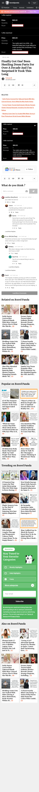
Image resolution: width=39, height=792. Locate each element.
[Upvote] (4, 85)
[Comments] (18, 85)
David (7, 275)
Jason (11, 205)
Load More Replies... (10, 231)
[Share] (34, 85)
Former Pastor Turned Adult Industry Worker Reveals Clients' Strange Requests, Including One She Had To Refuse (18, 107)
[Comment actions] (33, 197)
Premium (6, 7)
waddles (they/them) (11, 197)
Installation (30, 7)
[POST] (33, 191)
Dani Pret (15, 257)
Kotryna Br (9, 78)
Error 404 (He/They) (11, 236)
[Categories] (3, 2)
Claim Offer (33, 11)
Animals (21, 7)
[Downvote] (9, 85)
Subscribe (19, 601)
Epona (14, 215)
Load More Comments (19, 293)
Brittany (11, 246)
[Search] (29, 2)
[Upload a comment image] (27, 191)
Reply (13, 202)
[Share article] (35, 125)
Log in (34, 2)
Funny (15, 7)
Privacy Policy (15, 616)
